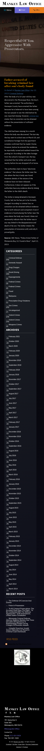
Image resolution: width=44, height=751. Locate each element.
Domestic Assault (15, 263)
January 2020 (14, 355)
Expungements (14, 277)
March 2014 (13, 589)
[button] (7, 10)
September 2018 (15, 365)
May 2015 (12, 522)
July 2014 (12, 570)
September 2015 (15, 503)
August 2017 (13, 394)
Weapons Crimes (15, 324)
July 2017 (12, 398)
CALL (38, 10)
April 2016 (12, 470)
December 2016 (15, 432)
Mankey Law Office (22, 90)
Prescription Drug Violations (19, 301)
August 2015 (13, 508)
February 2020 (14, 351)
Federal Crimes (14, 282)
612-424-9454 (15, 736)
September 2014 (15, 560)
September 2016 (15, 446)
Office (11, 729)
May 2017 (12, 408)
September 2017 (15, 389)
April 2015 (12, 527)
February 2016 (14, 479)
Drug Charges (14, 267)
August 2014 (13, 565)
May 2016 (12, 465)
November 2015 (15, 493)
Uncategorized (14, 310)
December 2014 (15, 546)
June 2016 (13, 460)
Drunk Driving (14, 272)
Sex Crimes (13, 305)
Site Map (14, 744)
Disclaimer (9, 744)
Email (23, 10)
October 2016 (14, 441)
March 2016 (13, 474)
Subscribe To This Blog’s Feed (19, 644)
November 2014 (15, 551)
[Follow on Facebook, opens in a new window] (6, 712)
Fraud (11, 291)
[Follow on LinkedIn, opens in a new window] (14, 712)
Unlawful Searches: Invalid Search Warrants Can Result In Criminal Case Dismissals (17, 630)
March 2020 (13, 346)
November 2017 (15, 379)
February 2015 (14, 536)
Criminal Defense (16, 93)
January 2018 (14, 375)
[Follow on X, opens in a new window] (10, 712)
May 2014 (12, 579)
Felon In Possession (16, 605)
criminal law (34, 116)
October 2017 (14, 384)
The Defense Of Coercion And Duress (18, 601)
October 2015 (14, 498)
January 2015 (14, 541)
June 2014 (13, 574)
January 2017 (14, 427)
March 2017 (13, 417)
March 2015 (13, 532)
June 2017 (13, 403)
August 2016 (13, 451)
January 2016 (14, 484)
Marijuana (12, 296)
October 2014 (14, 555)
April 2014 (12, 584)
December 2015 (15, 489)
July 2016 (12, 455)
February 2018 (14, 370)
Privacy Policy (21, 744)
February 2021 (14, 336)
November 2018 (15, 360)
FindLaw (25, 747)
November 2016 (15, 436)
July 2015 (12, 512)
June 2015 (13, 517)
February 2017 (14, 422)
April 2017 (12, 413)
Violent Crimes (14, 315)
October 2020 (14, 341)
